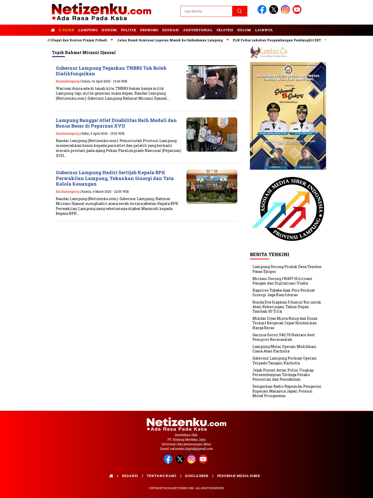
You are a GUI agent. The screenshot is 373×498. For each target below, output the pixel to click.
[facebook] (263, 13)
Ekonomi (149, 30)
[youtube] (298, 13)
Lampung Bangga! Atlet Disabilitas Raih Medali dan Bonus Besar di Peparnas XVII (116, 123)
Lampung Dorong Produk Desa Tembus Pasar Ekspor (286, 269)
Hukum (109, 30)
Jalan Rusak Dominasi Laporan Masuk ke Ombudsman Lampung (159, 40)
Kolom (244, 30)
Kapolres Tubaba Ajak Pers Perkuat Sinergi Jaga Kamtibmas (283, 292)
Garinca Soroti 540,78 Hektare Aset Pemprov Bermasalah (283, 337)
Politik (128, 30)
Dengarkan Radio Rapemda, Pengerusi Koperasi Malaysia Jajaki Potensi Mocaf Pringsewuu (286, 391)
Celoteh (224, 30)
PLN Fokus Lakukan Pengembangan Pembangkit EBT (266, 40)
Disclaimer (196, 475)
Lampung (87, 30)
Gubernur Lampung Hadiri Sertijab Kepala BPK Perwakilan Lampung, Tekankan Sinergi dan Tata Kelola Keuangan (115, 178)
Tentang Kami (161, 475)
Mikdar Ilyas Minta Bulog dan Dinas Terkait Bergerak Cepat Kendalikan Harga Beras (284, 323)
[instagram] (286, 13)
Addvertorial (197, 30)
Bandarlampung (67, 81)
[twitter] (274, 13)
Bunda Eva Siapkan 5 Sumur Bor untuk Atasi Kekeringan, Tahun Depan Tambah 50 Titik (286, 307)
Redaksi (130, 475)
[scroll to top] (358, 490)
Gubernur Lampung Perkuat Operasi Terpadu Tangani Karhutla (284, 360)
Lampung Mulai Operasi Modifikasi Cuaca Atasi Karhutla (284, 348)
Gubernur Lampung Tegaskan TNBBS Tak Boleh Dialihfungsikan (111, 71)
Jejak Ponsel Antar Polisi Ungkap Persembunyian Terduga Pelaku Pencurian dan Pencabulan (283, 375)
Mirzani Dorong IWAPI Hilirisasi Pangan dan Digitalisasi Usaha (282, 281)
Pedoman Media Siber (238, 475)
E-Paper (66, 30)
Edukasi (170, 30)
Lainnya (264, 30)
